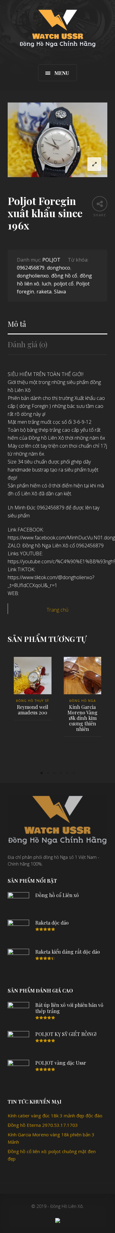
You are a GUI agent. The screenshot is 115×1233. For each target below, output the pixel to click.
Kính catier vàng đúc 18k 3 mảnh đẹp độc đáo (55, 1115)
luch (46, 283)
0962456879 (30, 267)
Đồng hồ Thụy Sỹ (32, 700)
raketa (44, 291)
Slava (60, 291)
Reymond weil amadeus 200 (32, 710)
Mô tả (17, 324)
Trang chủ (57, 609)
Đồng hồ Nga (82, 700)
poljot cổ (64, 283)
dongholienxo (33, 275)
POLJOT (51, 259)
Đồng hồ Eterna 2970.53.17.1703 (43, 1125)
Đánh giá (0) (27, 344)
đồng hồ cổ (64, 275)
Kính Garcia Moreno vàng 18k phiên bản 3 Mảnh (51, 1138)
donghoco (58, 267)
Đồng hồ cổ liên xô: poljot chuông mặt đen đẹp (52, 1155)
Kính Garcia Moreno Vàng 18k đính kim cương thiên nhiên (82, 718)
